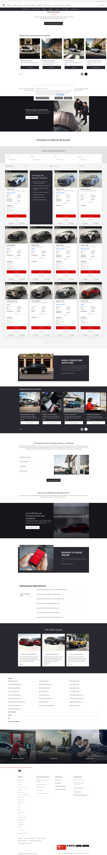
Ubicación (80, 156)
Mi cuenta (103, 4)
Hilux (19, 814)
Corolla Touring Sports (23, 794)
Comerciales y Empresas (57, 5)
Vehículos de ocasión (18, 5)
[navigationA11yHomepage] (3, 5)
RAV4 (19, 804)
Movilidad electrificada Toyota (81, 795)
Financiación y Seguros (29, 5)
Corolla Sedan (21, 792)
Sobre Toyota (68, 5)
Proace (19, 827)
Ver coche (16, 216)
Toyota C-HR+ (21, 799)
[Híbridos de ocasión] (30, 48)
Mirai (19, 809)
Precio (55, 156)
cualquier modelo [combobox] (36, 159)
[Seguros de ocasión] (74, 402)
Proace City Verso (22, 817)
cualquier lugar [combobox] (83, 159)
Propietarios (39, 5)
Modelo (32, 156)
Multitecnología (77, 792)
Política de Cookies (78, 853)
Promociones (21, 830)
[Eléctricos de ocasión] (52, 48)
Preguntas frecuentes (60, 789)
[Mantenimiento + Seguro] (29, 402)
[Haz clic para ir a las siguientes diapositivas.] (86, 74)
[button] (53, 130)
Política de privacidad (69, 853)
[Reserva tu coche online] (52, 402)
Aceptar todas (68, 97)
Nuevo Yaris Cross (22, 787)
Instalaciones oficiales (60, 786)
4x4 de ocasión (39, 790)
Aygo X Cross (21, 779)
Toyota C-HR (21, 797)
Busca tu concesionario (101, 1)
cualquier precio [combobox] (59, 159)
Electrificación (47, 5)
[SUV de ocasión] (74, 48)
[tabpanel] (62, 603)
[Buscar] (97, 4)
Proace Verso (21, 819)
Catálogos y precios (22, 833)
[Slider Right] (27, 179)
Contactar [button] (16, 219)
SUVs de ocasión (40, 787)
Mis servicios (58, 783)
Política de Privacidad (60, 94)
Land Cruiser (21, 812)
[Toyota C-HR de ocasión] (96, 48)
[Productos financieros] (96, 402)
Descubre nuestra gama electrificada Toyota (79, 788)
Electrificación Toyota (78, 779)
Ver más (22, 419)
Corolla (20, 789)
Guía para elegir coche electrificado (78, 783)
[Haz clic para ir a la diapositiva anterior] (82, 74)
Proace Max (20, 824)
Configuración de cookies (42, 97)
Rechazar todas (58, 97)
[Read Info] (14, 207)
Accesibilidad (86, 853)
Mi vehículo (57, 780)
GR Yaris (20, 784)
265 (60, 342)
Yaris (19, 782)
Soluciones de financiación (42, 793)
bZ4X (19, 807)
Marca (8, 156)
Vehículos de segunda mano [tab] (25, 594)
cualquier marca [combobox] (12, 159)
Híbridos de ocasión (41, 784)
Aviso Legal (60, 853)
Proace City (20, 822)
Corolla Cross (21, 802)
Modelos (9, 5)
